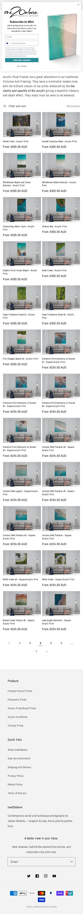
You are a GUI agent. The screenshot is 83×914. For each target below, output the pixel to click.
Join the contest (21, 60)
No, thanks (22, 66)
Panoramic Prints (17, 699)
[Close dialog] (78, 4)
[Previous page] (9, 643)
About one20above (17, 749)
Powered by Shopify (49, 907)
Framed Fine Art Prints (20, 691)
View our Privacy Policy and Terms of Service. (15, 55)
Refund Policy (15, 784)
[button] (14, 106)
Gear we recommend (19, 758)
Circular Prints (16, 725)
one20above (37, 907)
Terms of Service (17, 793)
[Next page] (46, 651)
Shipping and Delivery (19, 767)
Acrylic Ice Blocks (18, 717)
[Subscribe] (71, 861)
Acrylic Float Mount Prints (22, 708)
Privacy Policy (16, 776)
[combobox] (8, 43)
